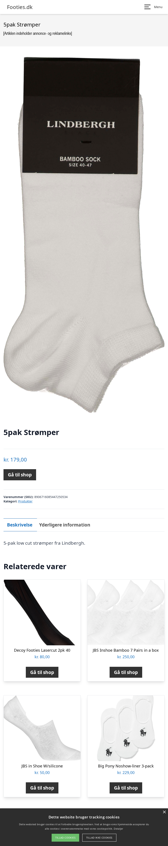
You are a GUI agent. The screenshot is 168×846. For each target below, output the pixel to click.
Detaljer (118, 828)
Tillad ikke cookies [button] (99, 837)
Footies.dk (20, 7)
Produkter (25, 501)
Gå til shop (20, 475)
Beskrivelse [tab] (19, 525)
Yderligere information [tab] (64, 525)
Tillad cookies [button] (65, 837)
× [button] (164, 812)
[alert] (84, 827)
